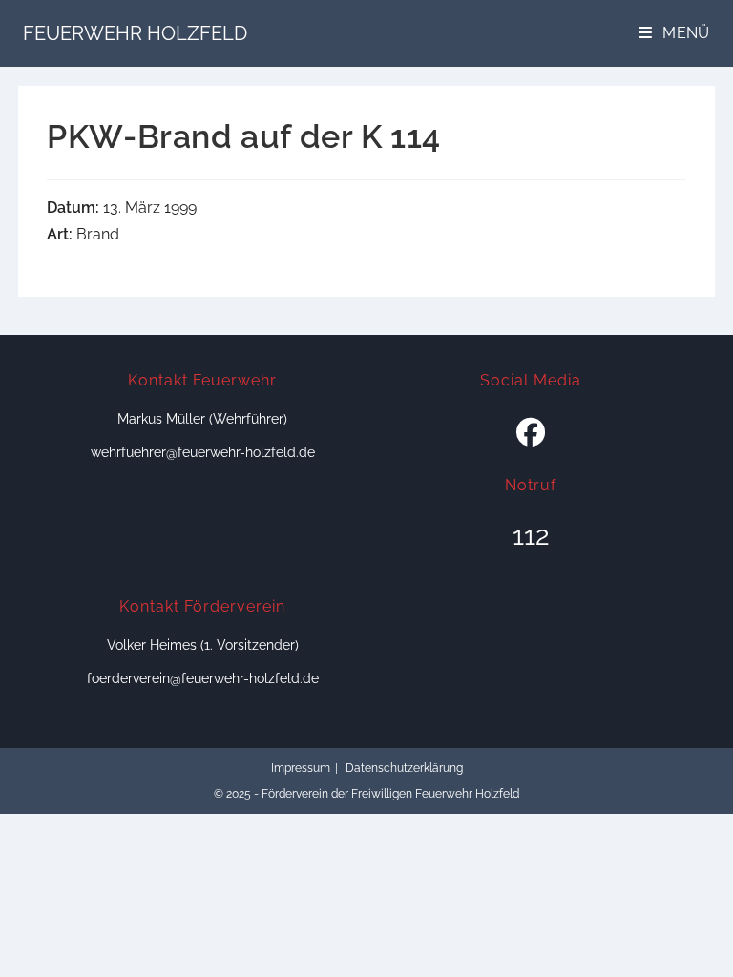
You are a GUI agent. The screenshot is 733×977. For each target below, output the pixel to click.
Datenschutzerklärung (404, 768)
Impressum (300, 768)
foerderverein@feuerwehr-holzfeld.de (203, 678)
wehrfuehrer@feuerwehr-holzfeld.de (203, 452)
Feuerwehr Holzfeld (135, 33)
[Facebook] (530, 433)
